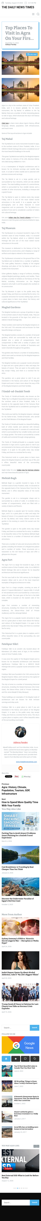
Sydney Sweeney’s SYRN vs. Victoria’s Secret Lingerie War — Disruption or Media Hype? (20, 941)
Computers (8, 1168)
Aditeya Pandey (10, 44)
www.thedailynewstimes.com (26, 762)
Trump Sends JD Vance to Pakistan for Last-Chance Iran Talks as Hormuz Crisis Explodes (20, 1006)
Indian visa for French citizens (19, 217)
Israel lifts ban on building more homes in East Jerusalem (26, 1128)
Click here (5, 123)
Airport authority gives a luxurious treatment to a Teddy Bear (26, 1114)
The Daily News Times (18, 7)
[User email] (20, 768)
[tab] (6, 1059)
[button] (34, 1146)
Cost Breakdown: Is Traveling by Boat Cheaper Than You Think (18, 868)
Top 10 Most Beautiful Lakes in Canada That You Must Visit (25, 1067)
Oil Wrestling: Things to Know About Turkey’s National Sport (25, 1082)
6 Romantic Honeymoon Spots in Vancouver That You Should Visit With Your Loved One (26, 1098)
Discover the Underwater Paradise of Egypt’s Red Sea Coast (18, 900)
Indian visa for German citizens (28, 470)
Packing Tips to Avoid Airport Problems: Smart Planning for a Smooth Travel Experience (19, 835)
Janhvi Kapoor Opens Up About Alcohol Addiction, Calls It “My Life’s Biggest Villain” (20, 973)
